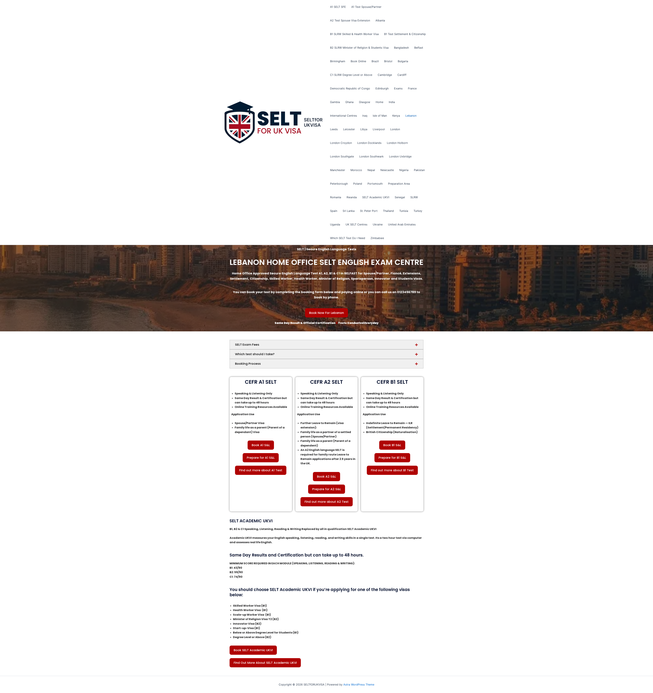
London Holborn (397, 143)
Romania (335, 197)
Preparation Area (399, 183)
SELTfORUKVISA (313, 122)
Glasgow (364, 102)
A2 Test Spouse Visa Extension (350, 20)
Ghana (349, 102)
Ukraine (378, 224)
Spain (333, 211)
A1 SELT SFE (338, 7)
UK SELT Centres (356, 224)
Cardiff (401, 75)
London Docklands (369, 143)
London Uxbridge (400, 156)
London (395, 129)
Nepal (371, 170)
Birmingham (337, 61)
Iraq (364, 115)
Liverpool (379, 129)
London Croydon (341, 143)
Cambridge (385, 75)
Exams (398, 88)
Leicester (349, 129)
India (392, 102)
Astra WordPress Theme (358, 684)
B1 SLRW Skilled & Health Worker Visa (354, 34)
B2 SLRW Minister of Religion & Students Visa (359, 47)
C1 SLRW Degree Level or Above (351, 75)
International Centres (343, 115)
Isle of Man (380, 115)
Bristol (388, 61)
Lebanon (410, 115)
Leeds (334, 129)
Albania (380, 20)
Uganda (335, 224)
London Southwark (371, 156)
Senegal (400, 197)
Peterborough (339, 183)
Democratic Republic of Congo (350, 88)
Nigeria (403, 170)
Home (379, 102)
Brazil (375, 61)
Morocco (356, 170)
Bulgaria (403, 61)
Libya (363, 129)
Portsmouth (375, 183)
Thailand (388, 211)
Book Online (358, 61)
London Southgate (342, 156)
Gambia (335, 102)
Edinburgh (382, 88)
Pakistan (419, 170)
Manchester (337, 170)
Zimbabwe (377, 238)
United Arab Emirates (402, 224)
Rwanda (352, 197)
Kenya (396, 115)
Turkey (418, 211)
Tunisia (403, 211)
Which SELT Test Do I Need (347, 238)
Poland (357, 183)
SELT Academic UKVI (375, 197)
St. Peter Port (369, 211)
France (412, 88)
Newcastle (387, 170)
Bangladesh (401, 47)
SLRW (414, 197)
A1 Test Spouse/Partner (366, 7)
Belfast (418, 47)
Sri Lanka (349, 211)
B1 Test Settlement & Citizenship (405, 34)
